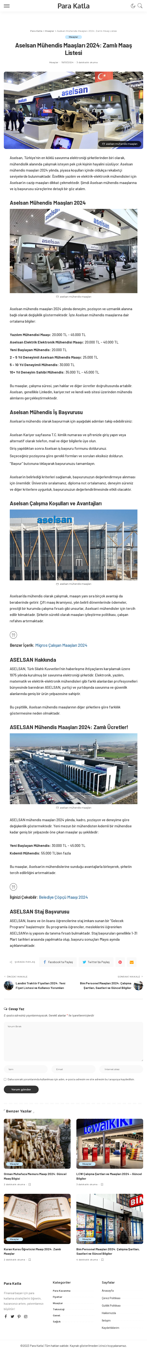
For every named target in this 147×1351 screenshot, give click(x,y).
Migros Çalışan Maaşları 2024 (61, 645)
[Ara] (139, 5)
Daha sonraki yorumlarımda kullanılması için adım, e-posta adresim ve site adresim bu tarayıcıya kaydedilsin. (71, 1079)
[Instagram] (26, 1316)
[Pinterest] (120, 962)
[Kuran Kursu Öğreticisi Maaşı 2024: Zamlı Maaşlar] (37, 1219)
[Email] (131, 962)
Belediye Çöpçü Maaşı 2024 (63, 897)
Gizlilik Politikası (111, 1305)
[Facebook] (6, 1316)
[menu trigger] (7, 5)
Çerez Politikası (111, 1298)
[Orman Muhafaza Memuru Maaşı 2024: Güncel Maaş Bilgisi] (37, 1144)
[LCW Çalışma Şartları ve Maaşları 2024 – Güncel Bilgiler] (109, 1144)
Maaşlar (73, 37)
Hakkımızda (109, 1313)
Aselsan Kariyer (22, 435)
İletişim (106, 1320)
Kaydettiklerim (110, 1327)
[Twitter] (12, 1316)
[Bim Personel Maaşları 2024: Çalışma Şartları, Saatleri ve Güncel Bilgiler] (109, 1219)
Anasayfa (108, 1290)
